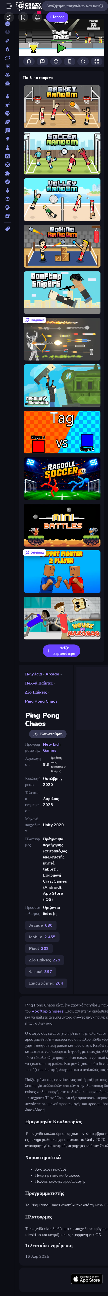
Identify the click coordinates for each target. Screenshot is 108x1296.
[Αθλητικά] (7, 122)
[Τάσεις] (7, 49)
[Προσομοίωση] (7, 190)
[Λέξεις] (7, 156)
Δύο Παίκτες (36, 692)
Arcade (52, 674)
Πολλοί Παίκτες (38, 683)
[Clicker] (7, 104)
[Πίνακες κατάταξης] (7, 83)
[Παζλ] (7, 173)
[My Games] (23, 17)
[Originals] (7, 66)
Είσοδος (57, 17)
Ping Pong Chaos (41, 701)
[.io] (7, 113)
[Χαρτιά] (7, 216)
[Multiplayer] (7, 74)
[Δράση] (7, 139)
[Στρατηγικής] (7, 207)
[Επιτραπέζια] (7, 147)
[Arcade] (7, 96)
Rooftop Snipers (48, 1011)
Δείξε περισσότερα (64, 650)
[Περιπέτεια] (7, 181)
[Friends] (9, 17)
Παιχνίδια (33, 674)
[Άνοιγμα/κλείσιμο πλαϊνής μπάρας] (9, 6)
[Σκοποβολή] (7, 199)
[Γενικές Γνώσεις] (7, 130)
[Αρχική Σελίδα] (7, 23)
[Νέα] (7, 40)
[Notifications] (37, 17)
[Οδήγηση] (7, 164)
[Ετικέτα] (7, 229)
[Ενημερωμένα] (7, 57)
